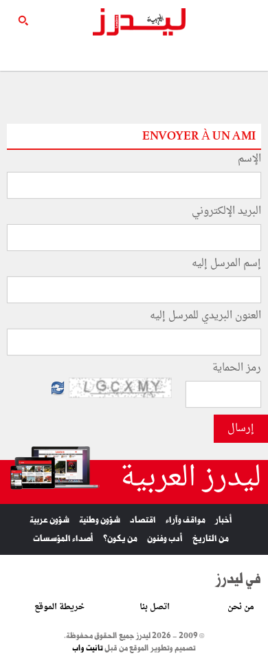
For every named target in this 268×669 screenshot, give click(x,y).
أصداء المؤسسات (63, 539)
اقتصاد (143, 520)
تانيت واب (87, 648)
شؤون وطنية (99, 520)
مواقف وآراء (185, 520)
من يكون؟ (120, 539)
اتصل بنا (154, 607)
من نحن (240, 607)
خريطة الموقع (59, 607)
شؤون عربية (49, 520)
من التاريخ (210, 539)
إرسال (240, 429)
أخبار (223, 520)
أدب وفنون (165, 539)
